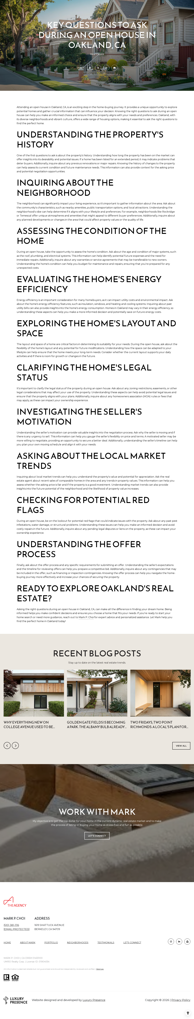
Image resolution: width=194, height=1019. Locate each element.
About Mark (27, 942)
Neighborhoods (77, 942)
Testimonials (105, 942)
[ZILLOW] (187, 942)
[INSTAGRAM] (171, 942)
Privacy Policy (180, 1000)
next (15, 745)
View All (181, 745)
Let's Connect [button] (97, 835)
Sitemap (100, 969)
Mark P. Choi (86, 617)
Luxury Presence (94, 1000)
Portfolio (51, 942)
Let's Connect (132, 942)
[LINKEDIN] (179, 942)
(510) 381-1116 (11, 925)
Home (7, 942)
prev (7, 745)
